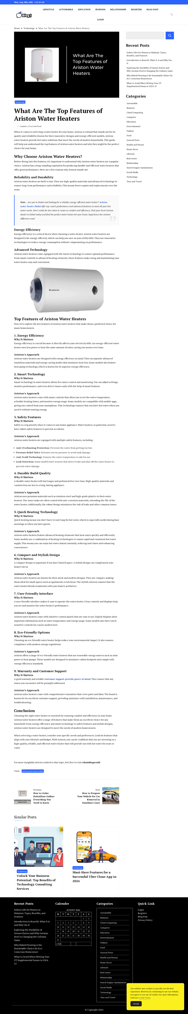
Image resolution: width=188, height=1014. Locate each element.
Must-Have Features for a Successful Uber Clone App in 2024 (94, 876)
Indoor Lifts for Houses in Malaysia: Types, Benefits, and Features (29, 913)
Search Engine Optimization (140, 167)
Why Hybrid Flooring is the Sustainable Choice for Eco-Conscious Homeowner (28, 948)
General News (133, 140)
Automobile (66, 9)
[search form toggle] (171, 14)
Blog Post (152, 9)
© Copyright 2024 (94, 1009)
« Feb (58, 943)
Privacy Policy (145, 920)
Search (170, 35)
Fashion (130, 130)
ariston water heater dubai (32, 771)
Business (100, 9)
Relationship (118, 9)
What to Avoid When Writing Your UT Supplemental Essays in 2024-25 (31, 960)
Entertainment (134, 126)
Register (136, 9)
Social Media (132, 172)
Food (129, 135)
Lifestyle (48, 9)
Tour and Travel (134, 181)
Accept (136, 1003)
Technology (20, 102)
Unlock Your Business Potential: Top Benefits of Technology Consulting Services (36, 882)
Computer (131, 117)
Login (100, 19)
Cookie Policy (144, 997)
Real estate (132, 158)
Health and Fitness (135, 144)
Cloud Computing (135, 112)
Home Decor (132, 149)
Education (84, 9)
